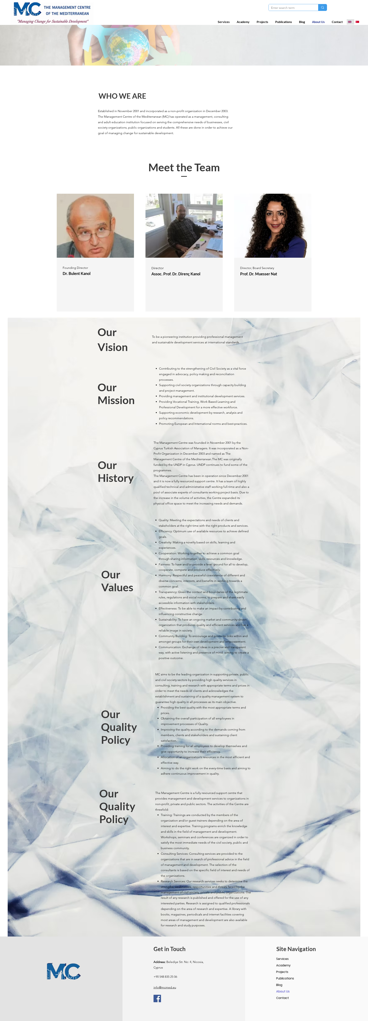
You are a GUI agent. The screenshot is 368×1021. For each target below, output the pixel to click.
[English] (350, 22)
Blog (279, 985)
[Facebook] (157, 998)
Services (282, 959)
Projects (282, 972)
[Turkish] (358, 22)
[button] (224, 22)
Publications (285, 978)
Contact (282, 998)
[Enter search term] (322, 7)
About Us (283, 991)
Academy (283, 965)
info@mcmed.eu (165, 987)
